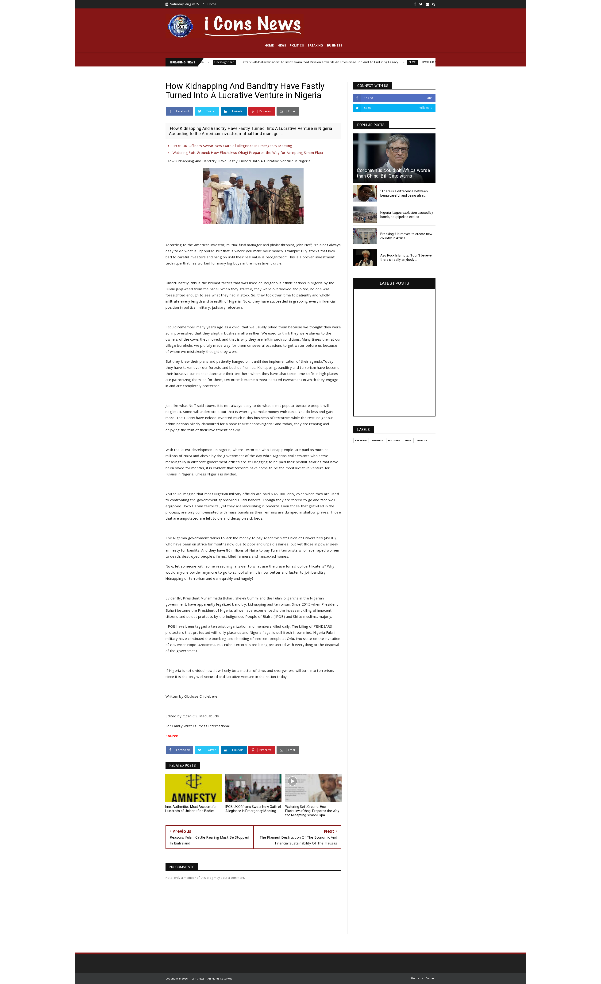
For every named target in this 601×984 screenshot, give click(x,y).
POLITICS (297, 45)
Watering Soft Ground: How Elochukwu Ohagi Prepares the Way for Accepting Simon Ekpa (247, 152)
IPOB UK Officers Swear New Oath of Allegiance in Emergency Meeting (418, 62)
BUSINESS (334, 45)
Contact (430, 978)
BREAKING (315, 45)
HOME (269, 45)
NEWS (281, 45)
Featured (394, 440)
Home (212, 4)
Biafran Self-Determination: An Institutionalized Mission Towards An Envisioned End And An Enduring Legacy (264, 62)
